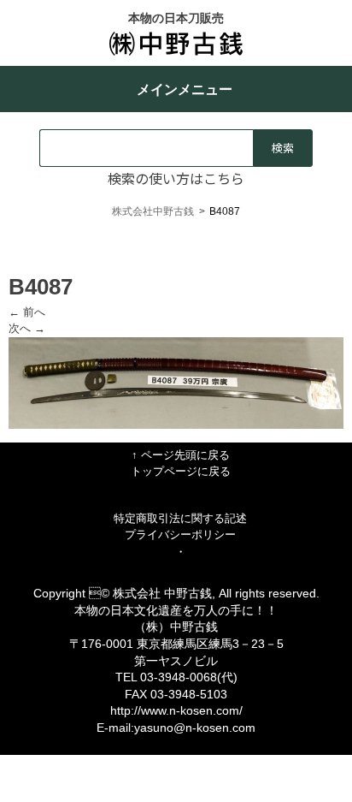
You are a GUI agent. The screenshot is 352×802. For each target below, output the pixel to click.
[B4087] (176, 425)
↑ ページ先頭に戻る (181, 455)
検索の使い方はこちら (176, 178)
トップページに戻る (181, 471)
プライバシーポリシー (180, 534)
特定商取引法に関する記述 (180, 518)
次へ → (27, 328)
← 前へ (27, 312)
